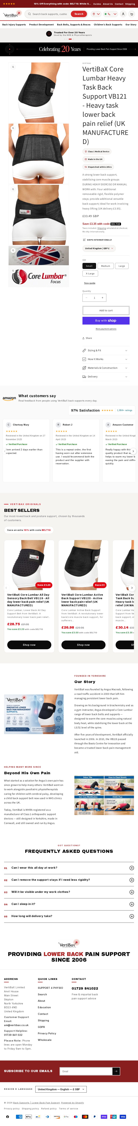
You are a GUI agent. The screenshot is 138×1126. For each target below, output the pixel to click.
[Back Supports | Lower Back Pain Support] (12, 14)
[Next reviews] (133, 451)
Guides (97, 4)
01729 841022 (85, 988)
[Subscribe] (116, 1071)
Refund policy (49, 1108)
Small (89, 265)
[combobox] (51, 14)
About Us (108, 4)
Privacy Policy (47, 1033)
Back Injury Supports (14, 24)
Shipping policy (30, 1108)
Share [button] (89, 337)
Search (79, 14)
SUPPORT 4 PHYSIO (50, 987)
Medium (105, 265)
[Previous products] (6, 588)
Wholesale (44, 1039)
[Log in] (123, 14)
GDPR (41, 1027)
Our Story (131, 24)
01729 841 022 (13, 1034)
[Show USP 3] (70, 39)
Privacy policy (12, 1108)
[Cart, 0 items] (131, 14)
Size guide (89, 283)
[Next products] (132, 588)
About (41, 1000)
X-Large (90, 273)
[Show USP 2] (66, 39)
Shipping (130, 4)
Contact (119, 4)
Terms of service (68, 1108)
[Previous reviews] (4, 451)
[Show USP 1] (64, 39)
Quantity (86, 291)
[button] (106, 350)
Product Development (41, 24)
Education (44, 1007)
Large (122, 265)
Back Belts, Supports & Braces (73, 24)
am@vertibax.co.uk (16, 1025)
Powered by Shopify (72, 1102)
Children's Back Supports (108, 24)
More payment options (106, 328)
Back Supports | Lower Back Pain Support (36, 1102)
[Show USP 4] (73, 39)
